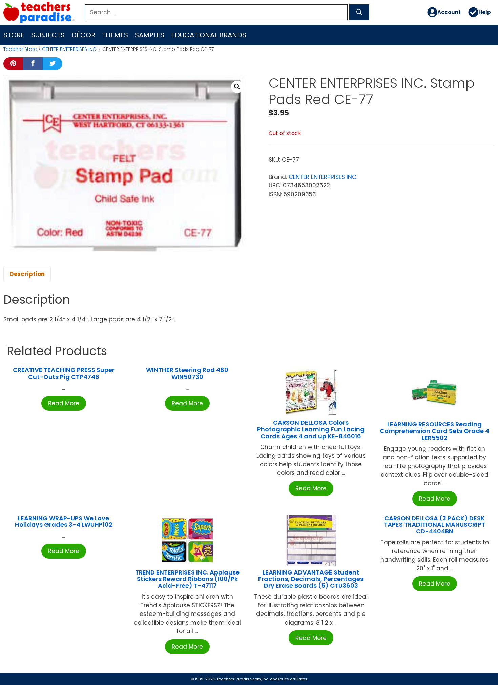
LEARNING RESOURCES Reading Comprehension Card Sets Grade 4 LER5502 (434, 431)
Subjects (48, 35)
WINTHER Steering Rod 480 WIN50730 (187, 373)
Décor (83, 35)
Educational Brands (208, 35)
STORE (13, 35)
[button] (237, 87)
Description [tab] (27, 274)
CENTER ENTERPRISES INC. (69, 49)
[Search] (359, 12)
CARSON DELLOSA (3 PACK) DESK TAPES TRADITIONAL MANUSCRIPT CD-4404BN (434, 525)
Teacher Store (20, 49)
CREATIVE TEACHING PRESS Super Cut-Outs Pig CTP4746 (64, 373)
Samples (149, 35)
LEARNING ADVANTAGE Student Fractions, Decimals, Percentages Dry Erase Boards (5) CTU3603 (311, 579)
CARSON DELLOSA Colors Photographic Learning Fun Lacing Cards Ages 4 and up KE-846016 (311, 429)
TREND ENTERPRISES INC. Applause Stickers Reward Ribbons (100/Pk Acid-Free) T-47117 (187, 579)
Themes (115, 35)
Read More (63, 403)
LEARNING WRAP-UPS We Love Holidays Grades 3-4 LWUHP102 (63, 521)
